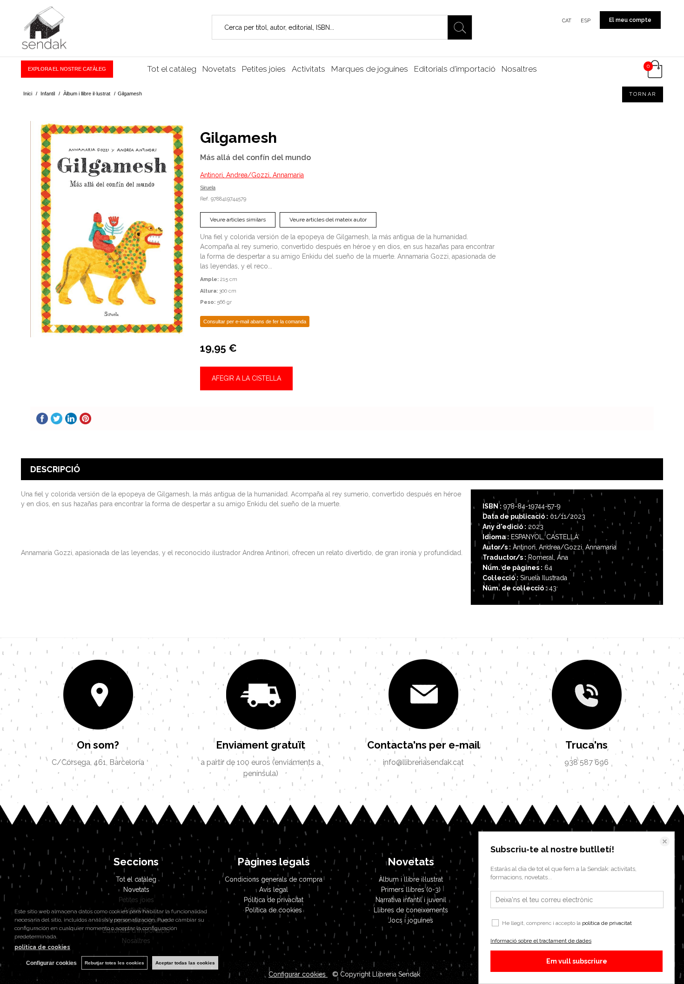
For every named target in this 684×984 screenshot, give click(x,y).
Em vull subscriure (576, 961)
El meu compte (630, 20)
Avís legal (273, 889)
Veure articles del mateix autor (328, 219)
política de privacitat (607, 923)
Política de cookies (273, 910)
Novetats (219, 69)
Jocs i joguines (410, 920)
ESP (585, 21)
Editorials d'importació (455, 69)
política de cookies (42, 947)
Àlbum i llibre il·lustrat (411, 879)
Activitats (308, 69)
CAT (566, 21)
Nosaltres (519, 69)
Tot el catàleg (171, 69)
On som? (98, 745)
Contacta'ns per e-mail (423, 745)
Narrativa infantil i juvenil (411, 900)
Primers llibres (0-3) (411, 889)
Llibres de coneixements (411, 910)
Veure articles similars (238, 219)
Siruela (207, 187)
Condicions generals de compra (273, 879)
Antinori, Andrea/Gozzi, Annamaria (252, 175)
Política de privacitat (273, 900)
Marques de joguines (369, 69)
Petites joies (264, 69)
